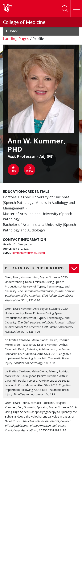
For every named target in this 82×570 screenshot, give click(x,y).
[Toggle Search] (65, 8)
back (14, 31)
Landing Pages (16, 38)
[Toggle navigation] (76, 8)
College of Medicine (24, 22)
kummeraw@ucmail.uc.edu (28, 253)
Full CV (29, 170)
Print (13, 170)
